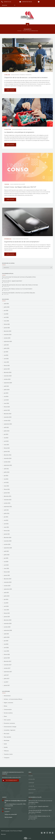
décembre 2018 (7, 620)
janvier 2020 (7, 575)
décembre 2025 (7, 331)
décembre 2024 (7, 372)
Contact (31, 792)
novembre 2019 (7, 582)
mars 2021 (6, 527)
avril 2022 (6, 482)
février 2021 (7, 530)
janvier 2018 (7, 658)
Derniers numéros (8, 713)
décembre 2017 (7, 661)
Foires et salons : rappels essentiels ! (12, 281)
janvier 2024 (7, 410)
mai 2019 (6, 603)
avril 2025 (6, 358)
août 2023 (6, 427)
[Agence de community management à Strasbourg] (27, 838)
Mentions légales (8, 817)
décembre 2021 (7, 496)
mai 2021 (6, 520)
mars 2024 (6, 403)
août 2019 (6, 592)
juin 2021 (6, 517)
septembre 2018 (8, 630)
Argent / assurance (8, 702)
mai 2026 (6, 314)
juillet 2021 (6, 513)
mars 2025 (6, 362)
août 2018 (6, 633)
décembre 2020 (7, 537)
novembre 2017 (7, 664)
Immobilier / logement (9, 730)
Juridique (31, 782)
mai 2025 (6, 355)
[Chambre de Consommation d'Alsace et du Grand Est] (27, 15)
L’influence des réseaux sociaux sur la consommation (17, 289)
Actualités (32, 779)
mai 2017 (6, 682)
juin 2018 (6, 640)
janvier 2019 (7, 616)
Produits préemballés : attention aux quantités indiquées (18, 292)
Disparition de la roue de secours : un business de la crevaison (26, 77)
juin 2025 (6, 351)
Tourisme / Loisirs (8, 754)
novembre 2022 (7, 458)
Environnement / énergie (21, 129)
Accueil (31, 775)
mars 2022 (6, 486)
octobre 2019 (7, 585)
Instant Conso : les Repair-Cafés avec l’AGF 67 (20, 187)
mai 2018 (6, 644)
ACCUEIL (19, 30)
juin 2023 (6, 434)
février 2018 (7, 654)
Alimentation (7, 695)
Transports (28, 74)
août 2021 (6, 510)
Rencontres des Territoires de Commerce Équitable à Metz (19, 277)
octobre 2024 (7, 379)
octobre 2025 (7, 338)
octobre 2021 (7, 503)
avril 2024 (6, 400)
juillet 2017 (6, 678)
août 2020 (6, 551)
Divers (5, 716)
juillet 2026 (6, 307)
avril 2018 (6, 647)
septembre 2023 (8, 424)
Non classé (6, 733)
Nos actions (32, 789)
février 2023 (7, 448)
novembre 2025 (7, 334)
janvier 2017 (7, 685)
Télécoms (25, 238)
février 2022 (7, 489)
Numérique (6, 740)
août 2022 (6, 468)
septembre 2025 (8, 341)
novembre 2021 (7, 499)
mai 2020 (6, 561)
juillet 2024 (6, 389)
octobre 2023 (7, 420)
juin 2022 (6, 475)
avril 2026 (6, 317)
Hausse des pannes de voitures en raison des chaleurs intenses (20, 285)
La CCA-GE (31, 786)
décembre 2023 (7, 413)
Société (30, 129)
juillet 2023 (6, 431)
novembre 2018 (7, 623)
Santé (5, 744)
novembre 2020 (7, 541)
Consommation (17, 184)
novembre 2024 (7, 376)
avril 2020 (6, 565)
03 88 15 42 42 (7, 1)
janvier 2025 (7, 369)
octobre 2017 (7, 668)
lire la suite (10, 90)
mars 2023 (6, 444)
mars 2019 (6, 609)
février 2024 (7, 406)
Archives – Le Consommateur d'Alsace (13, 699)
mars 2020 (6, 568)
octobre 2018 (7, 627)
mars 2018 (6, 651)
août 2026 (6, 303)
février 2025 (7, 365)
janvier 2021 (7, 534)
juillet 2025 (6, 348)
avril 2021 (6, 523)
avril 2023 (6, 441)
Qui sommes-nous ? (12, 780)
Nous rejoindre (7, 737)
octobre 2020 (7, 544)
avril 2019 (6, 606)
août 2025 (6, 345)
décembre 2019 (7, 578)
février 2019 (7, 613)
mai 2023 (6, 437)
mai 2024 (6, 396)
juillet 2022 (6, 472)
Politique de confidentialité (11, 814)
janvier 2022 (7, 492)
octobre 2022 (7, 461)
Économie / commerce (19, 74)
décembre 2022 (7, 455)
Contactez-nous (27, 1)
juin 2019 (6, 599)
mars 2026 (6, 320)
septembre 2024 (8, 382)
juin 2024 (6, 393)
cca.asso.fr (7, 811)
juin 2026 (6, 310)
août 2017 (6, 675)
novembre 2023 (7, 417)
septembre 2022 (8, 465)
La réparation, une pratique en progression (19, 132)
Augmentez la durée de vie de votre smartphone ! (21, 242)
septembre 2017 (8, 671)
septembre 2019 (8, 589)
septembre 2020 (8, 547)
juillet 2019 (6, 596)
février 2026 (7, 324)
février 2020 (7, 572)
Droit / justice (7, 719)
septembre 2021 (8, 506)
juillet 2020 (6, 554)
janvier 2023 (7, 451)
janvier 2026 (7, 327)
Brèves (5, 706)
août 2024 (6, 386)
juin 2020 (6, 558)
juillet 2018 (6, 637)
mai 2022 (6, 479)
